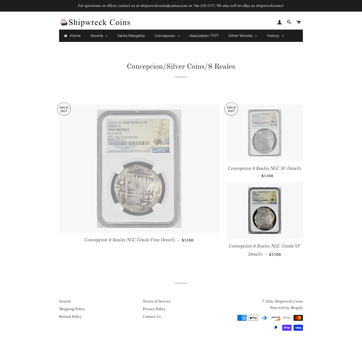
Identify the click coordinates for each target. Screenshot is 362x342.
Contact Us (152, 316)
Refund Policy (70, 316)
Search (65, 301)
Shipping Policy (72, 308)
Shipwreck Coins (289, 301)
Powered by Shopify (286, 307)
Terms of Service (157, 301)
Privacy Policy (154, 308)
